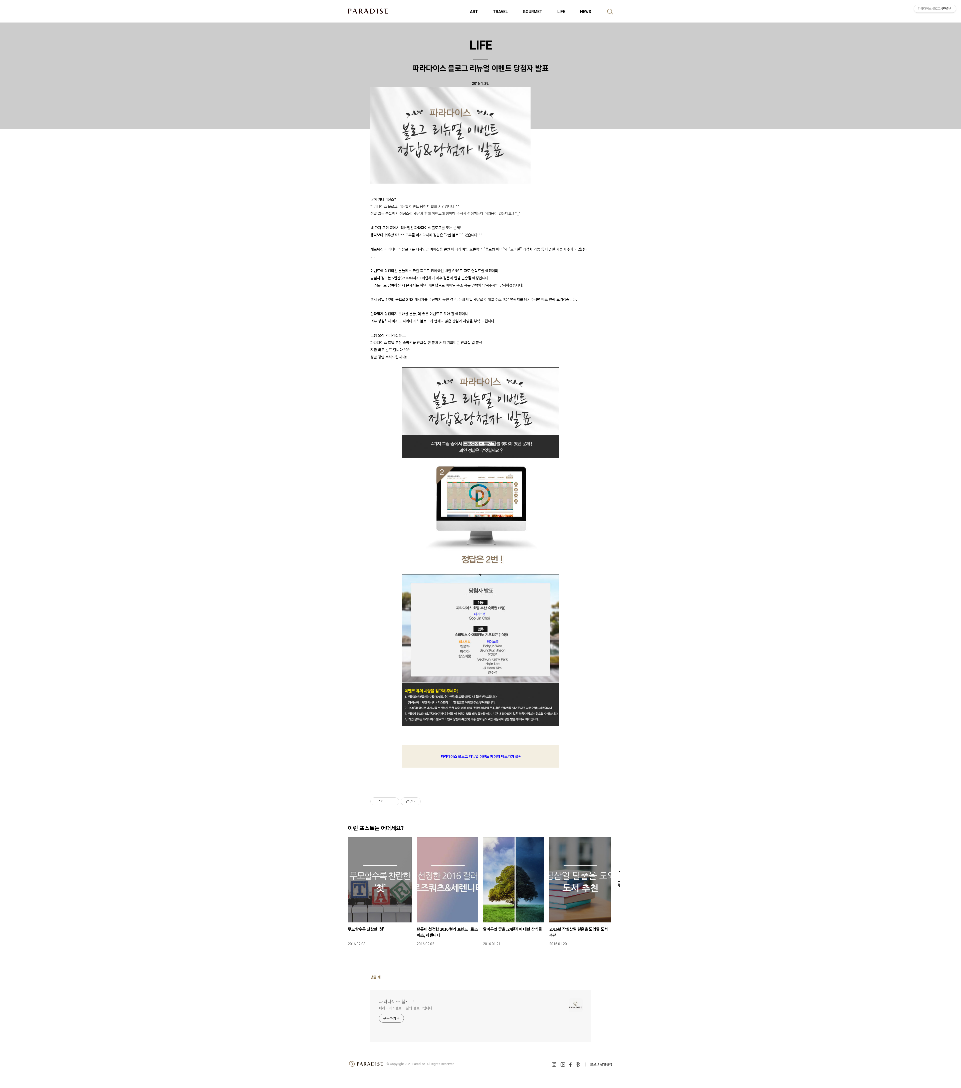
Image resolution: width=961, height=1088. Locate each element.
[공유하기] (387, 801)
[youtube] (563, 1064)
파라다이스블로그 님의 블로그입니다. (406, 1007)
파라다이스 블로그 (396, 1001)
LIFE (561, 11)
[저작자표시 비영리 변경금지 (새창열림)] (427, 801)
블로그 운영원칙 (601, 1064)
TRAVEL (500, 11)
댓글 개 (375, 976)
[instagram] (554, 1064)
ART (474, 11)
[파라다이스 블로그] (368, 11)
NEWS (585, 11)
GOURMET (532, 11)
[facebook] (570, 1064)
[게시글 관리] (393, 801)
